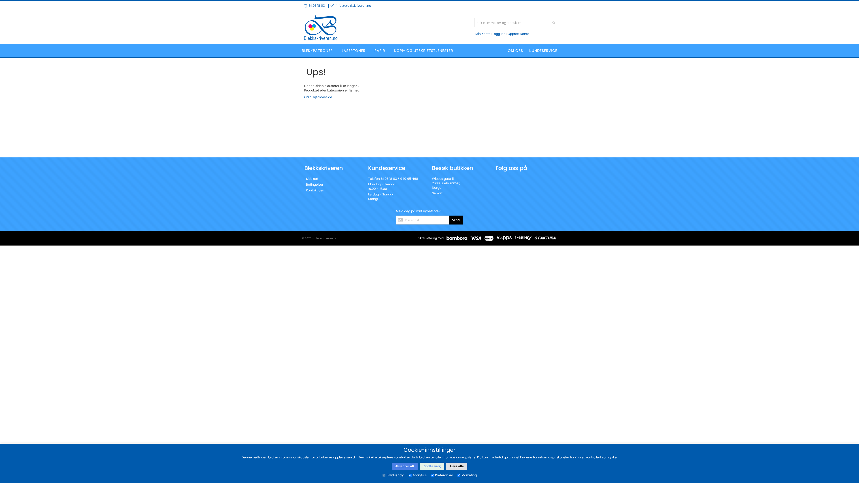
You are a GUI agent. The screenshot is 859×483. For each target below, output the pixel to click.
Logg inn (499, 34)
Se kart (437, 193)
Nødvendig (395, 475)
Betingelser (314, 184)
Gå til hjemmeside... (319, 97)
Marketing (469, 475)
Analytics (420, 475)
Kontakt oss (315, 190)
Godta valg (432, 466)
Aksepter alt (405, 466)
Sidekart (312, 178)
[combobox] (515, 22)
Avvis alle (457, 466)
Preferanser (444, 475)
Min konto (483, 34)
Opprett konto (518, 34)
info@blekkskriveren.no (353, 5)
